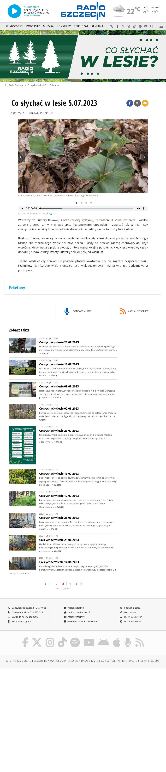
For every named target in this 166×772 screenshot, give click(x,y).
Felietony (54, 85)
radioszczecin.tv (75, 616)
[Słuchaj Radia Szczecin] (14, 11)
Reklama (97, 26)
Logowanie (129, 612)
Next (144, 157)
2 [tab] (80, 203)
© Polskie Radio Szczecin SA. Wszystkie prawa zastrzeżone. (37, 660)
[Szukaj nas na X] (37, 638)
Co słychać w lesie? (37, 85)
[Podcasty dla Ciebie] (127, 638)
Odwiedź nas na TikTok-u (134, 26)
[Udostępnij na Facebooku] (129, 103)
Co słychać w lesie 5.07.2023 (54, 103)
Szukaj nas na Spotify (140, 26)
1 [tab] (75, 203)
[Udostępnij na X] (137, 103)
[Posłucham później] (50, 213)
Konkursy (64, 26)
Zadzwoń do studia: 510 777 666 (28, 607)
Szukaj (151, 26)
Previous (21, 157)
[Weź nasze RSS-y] (139, 638)
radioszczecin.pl (75, 607)
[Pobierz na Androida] (103, 638)
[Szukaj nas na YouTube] (89, 638)
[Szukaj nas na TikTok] (62, 638)
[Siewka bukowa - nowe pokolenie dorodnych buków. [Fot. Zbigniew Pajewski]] (83, 156)
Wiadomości (14, 26)
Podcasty (33, 26)
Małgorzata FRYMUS (41, 113)
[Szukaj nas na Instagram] (50, 638)
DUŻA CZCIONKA (132, 616)
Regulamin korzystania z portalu (86, 660)
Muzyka (48, 26)
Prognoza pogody (21, 621)
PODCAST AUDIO (81, 311)
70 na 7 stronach (63, 588)
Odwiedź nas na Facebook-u (117, 26)
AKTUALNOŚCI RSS (137, 311)
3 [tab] (85, 203)
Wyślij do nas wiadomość (146, 26)
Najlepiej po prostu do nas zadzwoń (112, 26)
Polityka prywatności (116, 660)
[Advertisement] (44, 695)
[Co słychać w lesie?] (83, 56)
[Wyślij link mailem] (145, 103)
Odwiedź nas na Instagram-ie (129, 26)
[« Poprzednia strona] (46, 584)
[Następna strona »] (81, 584)
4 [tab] (90, 203)
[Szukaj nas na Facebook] (25, 638)
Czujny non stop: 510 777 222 (27, 612)
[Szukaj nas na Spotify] (75, 638)
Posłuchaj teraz (131, 607)
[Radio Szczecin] (83, 11)
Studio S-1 (81, 26)
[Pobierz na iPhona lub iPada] (116, 638)
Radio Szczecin (16, 85)
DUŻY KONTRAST (133, 621)
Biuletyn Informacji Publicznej (82, 621)
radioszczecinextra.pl (78, 612)
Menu (161, 26)
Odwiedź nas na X (123, 26)
